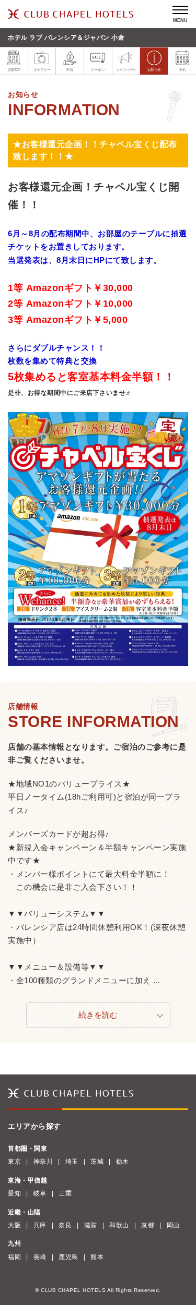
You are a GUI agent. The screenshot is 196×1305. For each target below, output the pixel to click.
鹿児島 (68, 1257)
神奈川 (43, 1161)
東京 (14, 1161)
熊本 (96, 1257)
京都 (147, 1225)
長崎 (40, 1257)
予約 (182, 69)
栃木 (122, 1161)
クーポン (98, 69)
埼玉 (71, 1161)
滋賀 (90, 1225)
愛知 (14, 1193)
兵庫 (40, 1225)
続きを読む (98, 1014)
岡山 (173, 1225)
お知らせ (154, 69)
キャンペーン (126, 69)
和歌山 (119, 1225)
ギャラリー (42, 69)
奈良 (65, 1225)
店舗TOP (14, 69)
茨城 (96, 1161)
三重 (65, 1193)
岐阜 (40, 1193)
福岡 (14, 1257)
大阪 (14, 1225)
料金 (69, 69)
